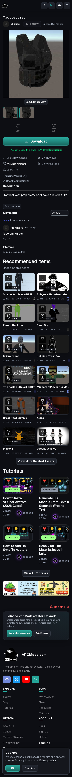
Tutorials (8, 708)
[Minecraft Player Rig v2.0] (53, 379)
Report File (61, 607)
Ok (13, 768)
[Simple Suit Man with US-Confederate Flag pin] (19, 287)
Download (39, 141)
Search (7, 696)
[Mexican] (34, 360)
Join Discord (41, 633)
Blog (6, 702)
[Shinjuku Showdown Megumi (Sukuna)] (53, 287)
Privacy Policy (11, 742)
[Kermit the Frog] (19, 317)
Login (42, 726)
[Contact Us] (35, 679)
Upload (43, 737)
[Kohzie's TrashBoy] (53, 348)
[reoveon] (68, 330)
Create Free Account (19, 633)
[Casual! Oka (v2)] (53, 441)
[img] (36, 588)
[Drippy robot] (19, 348)
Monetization (46, 696)
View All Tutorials (36, 573)
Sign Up (43, 731)
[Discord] (59, 5)
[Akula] (53, 410)
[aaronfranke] (68, 391)
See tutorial (55, 150)
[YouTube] (26, 679)
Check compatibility (17, 181)
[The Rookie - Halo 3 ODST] (19, 379)
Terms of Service (13, 737)
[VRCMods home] (5, 5)
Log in (6, 220)
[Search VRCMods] (44, 5)
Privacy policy (47, 760)
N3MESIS (17, 227)
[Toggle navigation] (67, 5)
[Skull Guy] (53, 317)
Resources (45, 708)
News (42, 702)
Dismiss (30, 768)
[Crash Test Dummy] (19, 410)
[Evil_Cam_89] (34, 299)
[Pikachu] (19, 441)
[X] (16, 679)
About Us (8, 726)
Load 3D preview (36, 102)
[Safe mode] (51, 5)
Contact (7, 731)
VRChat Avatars (16, 164)
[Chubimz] (68, 299)
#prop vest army (12, 206)
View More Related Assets (36, 461)
